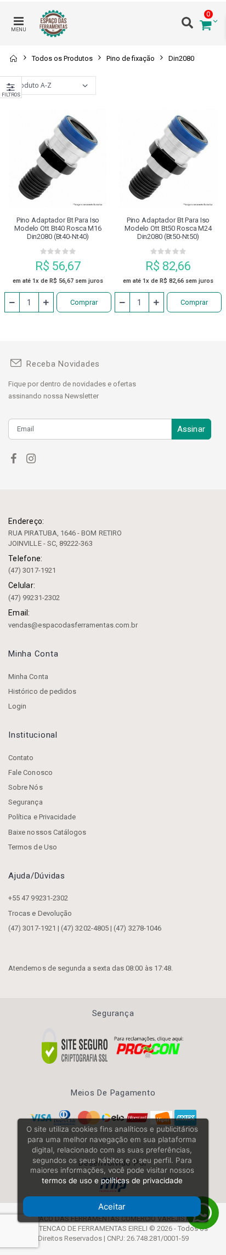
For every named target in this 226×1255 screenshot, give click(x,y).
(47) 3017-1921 (32, 570)
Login (17, 706)
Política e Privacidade (42, 817)
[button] (205, 24)
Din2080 (181, 58)
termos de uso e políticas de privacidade (112, 1180)
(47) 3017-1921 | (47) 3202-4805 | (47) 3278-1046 (84, 928)
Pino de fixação (130, 58)
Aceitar (112, 1206)
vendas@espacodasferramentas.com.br (73, 625)
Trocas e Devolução (40, 913)
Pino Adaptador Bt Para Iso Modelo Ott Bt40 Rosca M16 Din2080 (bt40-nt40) (57, 228)
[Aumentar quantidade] (46, 302)
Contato (20, 758)
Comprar (84, 302)
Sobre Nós (25, 787)
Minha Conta (28, 676)
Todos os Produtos (62, 58)
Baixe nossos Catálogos (47, 832)
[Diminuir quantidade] (12, 302)
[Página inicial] (13, 58)
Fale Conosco (30, 772)
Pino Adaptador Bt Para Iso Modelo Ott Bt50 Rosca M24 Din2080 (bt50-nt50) (168, 228)
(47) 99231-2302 (34, 598)
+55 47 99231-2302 (38, 898)
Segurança (25, 802)
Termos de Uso (32, 847)
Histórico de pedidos (42, 691)
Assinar (191, 429)
